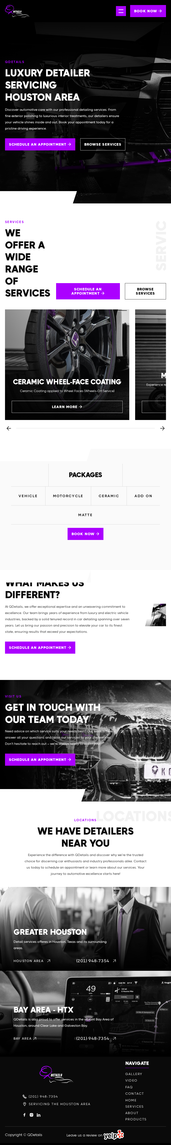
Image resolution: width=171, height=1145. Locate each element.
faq (129, 1087)
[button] (121, 11)
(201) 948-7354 (43, 1096)
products (136, 1119)
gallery (134, 1074)
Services (134, 1106)
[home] (25, 11)
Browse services (102, 144)
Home (131, 1100)
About (132, 1113)
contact (134, 1093)
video (131, 1080)
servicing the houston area (60, 1104)
